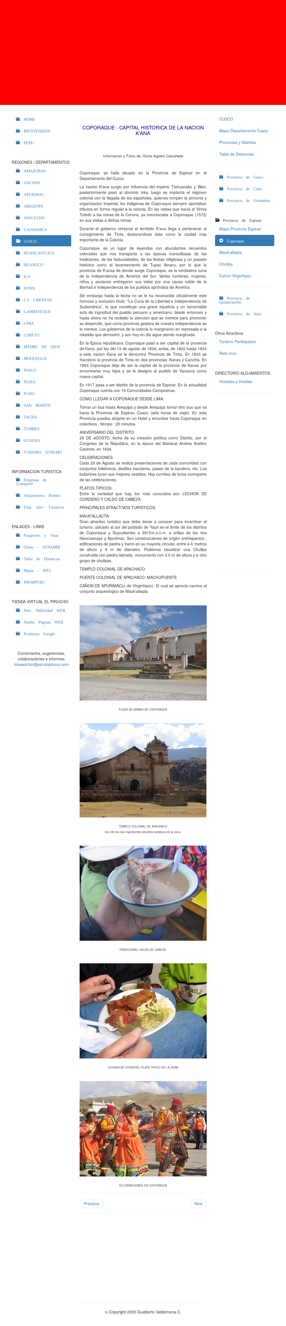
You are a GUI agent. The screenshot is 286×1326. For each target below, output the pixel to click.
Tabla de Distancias (236, 154)
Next (198, 1203)
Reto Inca (227, 353)
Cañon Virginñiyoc (235, 275)
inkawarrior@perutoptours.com (41, 664)
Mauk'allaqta (230, 252)
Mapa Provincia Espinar (240, 229)
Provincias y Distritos (237, 142)
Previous (91, 1203)
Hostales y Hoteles (235, 381)
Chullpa (226, 264)
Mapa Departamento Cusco (243, 130)
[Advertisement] (143, 52)
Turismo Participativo (237, 341)
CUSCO (226, 119)
